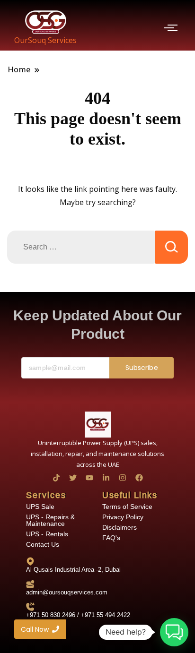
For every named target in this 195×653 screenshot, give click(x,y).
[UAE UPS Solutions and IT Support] (98, 425)
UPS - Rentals (47, 534)
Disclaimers (119, 527)
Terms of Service (127, 506)
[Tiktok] (56, 477)
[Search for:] (81, 247)
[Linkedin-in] (106, 477)
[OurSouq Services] (45, 21)
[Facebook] (139, 477)
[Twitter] (73, 477)
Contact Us (42, 544)
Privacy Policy (122, 517)
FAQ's (111, 537)
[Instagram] (122, 477)
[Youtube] (89, 477)
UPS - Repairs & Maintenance (50, 520)
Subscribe (141, 367)
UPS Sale (40, 506)
